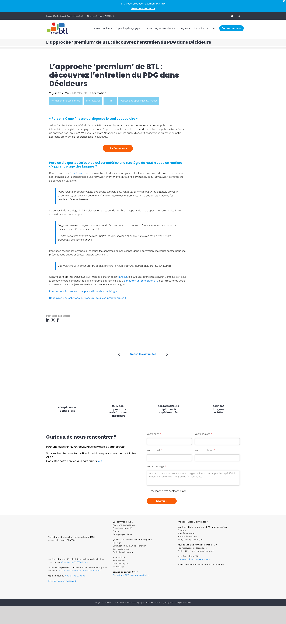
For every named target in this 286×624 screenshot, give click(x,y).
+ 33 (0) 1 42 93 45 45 (75, 576)
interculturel (93, 100)
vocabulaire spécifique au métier (139, 100)
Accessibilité (119, 557)
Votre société (203, 433)
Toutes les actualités (143, 353)
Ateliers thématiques (188, 536)
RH (110, 100)
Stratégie (117, 542)
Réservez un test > (143, 8)
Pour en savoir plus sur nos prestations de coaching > (83, 291)
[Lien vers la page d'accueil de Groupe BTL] (60, 519)
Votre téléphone (205, 450)
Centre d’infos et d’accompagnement (196, 551)
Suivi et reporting (121, 549)
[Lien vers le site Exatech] (57, 546)
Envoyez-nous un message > (62, 581)
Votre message (156, 466)
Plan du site (118, 566)
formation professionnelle (65, 100)
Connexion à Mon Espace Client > (195, 559)
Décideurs (76, 173)
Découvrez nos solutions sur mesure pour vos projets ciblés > (88, 297)
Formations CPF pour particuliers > (131, 575)
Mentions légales (121, 563)
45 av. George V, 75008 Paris (74, 562)
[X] (53, 321)
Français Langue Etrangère (190, 539)
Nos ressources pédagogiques (192, 548)
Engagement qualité (122, 528)
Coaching (182, 530)
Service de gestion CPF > (125, 572)
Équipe (116, 531)
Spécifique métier (186, 533)
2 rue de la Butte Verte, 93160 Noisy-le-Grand (79, 570)
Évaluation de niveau (123, 552)
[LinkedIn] (48, 321)
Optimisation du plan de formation (129, 546)
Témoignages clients (122, 534)
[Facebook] (58, 321)
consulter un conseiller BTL (141, 280)
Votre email (154, 450)
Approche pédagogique (124, 525)
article (123, 276)
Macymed (169, 602)
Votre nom (154, 433)
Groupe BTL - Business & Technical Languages (125, 602)
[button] (232, 16)
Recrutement (119, 560)
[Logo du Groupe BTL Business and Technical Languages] (57, 22)
